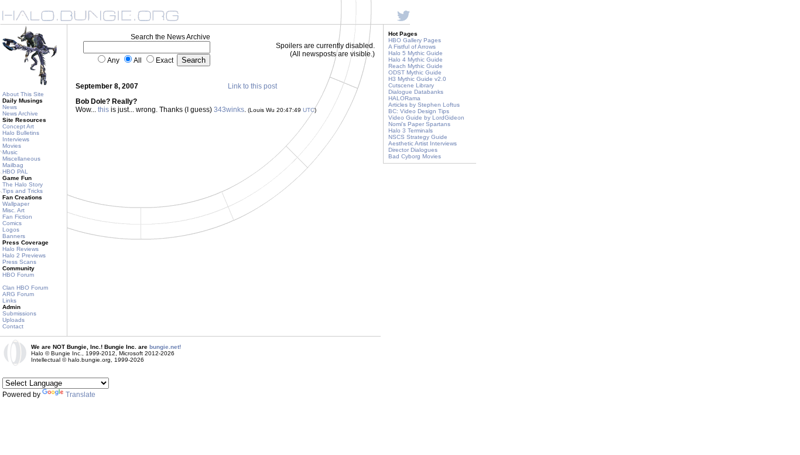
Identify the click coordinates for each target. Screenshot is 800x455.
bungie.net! (165, 347)
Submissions (19, 313)
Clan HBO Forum (25, 287)
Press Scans (19, 262)
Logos (10, 229)
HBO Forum (18, 274)
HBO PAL (15, 171)
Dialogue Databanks (415, 92)
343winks (229, 110)
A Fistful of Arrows (412, 46)
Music (10, 152)
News (9, 107)
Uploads (13, 320)
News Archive (20, 113)
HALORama (404, 98)
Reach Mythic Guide (415, 66)
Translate (80, 395)
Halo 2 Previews (24, 255)
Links (9, 300)
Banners (13, 236)
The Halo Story (22, 184)
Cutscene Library (411, 85)
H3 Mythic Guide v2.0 (417, 79)
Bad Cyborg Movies (414, 156)
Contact (12, 326)
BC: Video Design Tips (418, 111)
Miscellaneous (21, 158)
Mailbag (12, 165)
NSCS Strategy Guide (417, 137)
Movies (11, 145)
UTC (308, 110)
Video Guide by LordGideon (426, 117)
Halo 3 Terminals (410, 130)
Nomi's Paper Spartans (419, 124)
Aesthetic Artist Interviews (422, 143)
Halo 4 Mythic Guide (415, 59)
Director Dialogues (412, 150)
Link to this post (252, 86)
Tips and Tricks (22, 191)
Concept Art (18, 126)
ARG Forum (18, 294)
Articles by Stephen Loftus (424, 104)
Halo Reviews (20, 249)
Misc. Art (13, 210)
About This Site (23, 94)
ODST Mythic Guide (415, 72)
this (103, 110)
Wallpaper (15, 204)
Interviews (15, 139)
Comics (12, 223)
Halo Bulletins (20, 133)
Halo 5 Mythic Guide (415, 53)
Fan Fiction (17, 216)
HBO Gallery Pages (414, 40)
